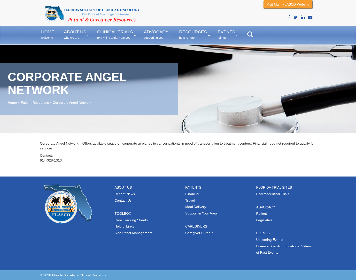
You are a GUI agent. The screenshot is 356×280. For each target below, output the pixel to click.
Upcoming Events (269, 240)
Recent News (125, 194)
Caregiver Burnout (199, 233)
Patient (261, 213)
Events (263, 233)
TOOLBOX (123, 213)
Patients (193, 187)
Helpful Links (124, 226)
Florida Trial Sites (274, 187)
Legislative (264, 220)
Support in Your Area (201, 213)
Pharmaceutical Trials (272, 194)
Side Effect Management (133, 233)
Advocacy (265, 207)
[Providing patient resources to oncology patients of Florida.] (92, 6)
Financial (192, 194)
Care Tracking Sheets (131, 220)
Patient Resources (35, 102)
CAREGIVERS (196, 226)
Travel (190, 200)
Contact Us (123, 200)
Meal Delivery (195, 207)
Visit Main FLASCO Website (288, 4)
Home (12, 102)
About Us (123, 187)
